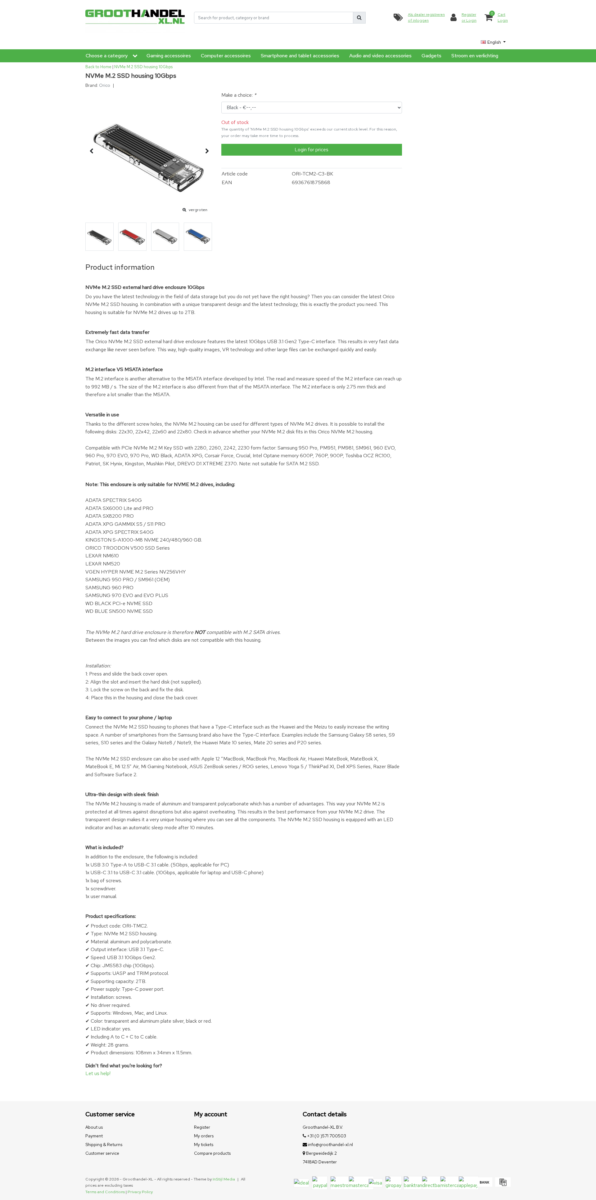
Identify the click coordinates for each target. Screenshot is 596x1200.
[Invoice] (502, 1185)
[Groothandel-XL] (135, 17)
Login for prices (311, 149)
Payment (94, 1136)
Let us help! (98, 1073)
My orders (204, 1136)
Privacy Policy (140, 1191)
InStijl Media (224, 1179)
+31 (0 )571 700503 (326, 1136)
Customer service (102, 1153)
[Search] (359, 17)
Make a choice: (238, 95)
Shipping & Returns (103, 1144)
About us (94, 1127)
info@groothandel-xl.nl (330, 1144)
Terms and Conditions (105, 1191)
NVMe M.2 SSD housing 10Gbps (143, 66)
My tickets (203, 1144)
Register (202, 1127)
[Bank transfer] (484, 1185)
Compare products (212, 1153)
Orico (104, 85)
